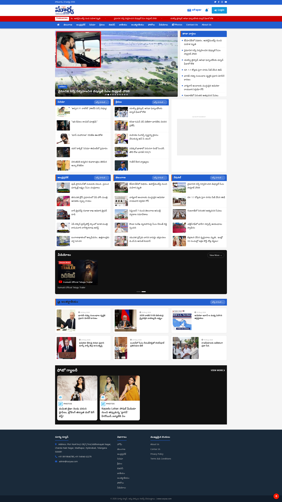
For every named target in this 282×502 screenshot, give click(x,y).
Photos (178, 25)
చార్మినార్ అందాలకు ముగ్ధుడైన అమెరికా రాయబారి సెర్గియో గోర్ (201, 88)
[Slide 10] (127, 94)
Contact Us (192, 25)
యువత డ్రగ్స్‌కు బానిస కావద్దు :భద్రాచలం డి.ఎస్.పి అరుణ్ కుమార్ (147, 239)
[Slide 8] (122, 94)
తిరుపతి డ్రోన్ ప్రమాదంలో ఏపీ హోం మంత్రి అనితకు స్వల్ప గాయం (89, 199)
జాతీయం (123, 25)
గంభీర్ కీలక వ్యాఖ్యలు (139, 162)
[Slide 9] (124, 94)
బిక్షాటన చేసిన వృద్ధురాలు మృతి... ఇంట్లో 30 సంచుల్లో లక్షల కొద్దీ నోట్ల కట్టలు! (205, 239)
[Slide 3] (110, 94)
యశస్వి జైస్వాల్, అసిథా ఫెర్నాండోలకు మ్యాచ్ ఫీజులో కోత (136, 18)
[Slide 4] (113, 94)
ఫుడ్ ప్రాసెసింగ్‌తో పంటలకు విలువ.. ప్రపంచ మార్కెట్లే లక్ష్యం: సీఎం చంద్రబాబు (90, 186)
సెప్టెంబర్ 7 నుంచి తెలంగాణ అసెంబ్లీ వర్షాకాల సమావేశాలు (145, 213)
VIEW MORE (218, 370)
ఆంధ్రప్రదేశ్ (80, 25)
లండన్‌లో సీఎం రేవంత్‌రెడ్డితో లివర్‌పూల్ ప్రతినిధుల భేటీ (147, 345)
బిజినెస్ (112, 25)
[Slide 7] (120, 94)
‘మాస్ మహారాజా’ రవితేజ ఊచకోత (87, 135)
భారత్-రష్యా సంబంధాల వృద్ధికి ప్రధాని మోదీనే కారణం (204, 78)
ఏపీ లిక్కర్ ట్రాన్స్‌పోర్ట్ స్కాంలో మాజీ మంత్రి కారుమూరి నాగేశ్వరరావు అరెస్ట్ (89, 226)
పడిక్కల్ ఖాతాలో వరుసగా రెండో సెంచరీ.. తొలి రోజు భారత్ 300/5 (147, 150)
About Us (206, 25)
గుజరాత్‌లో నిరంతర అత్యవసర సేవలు (201, 95)
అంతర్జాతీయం (137, 25)
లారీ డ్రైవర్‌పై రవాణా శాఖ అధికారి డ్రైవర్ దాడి (89, 213)
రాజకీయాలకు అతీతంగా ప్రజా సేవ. (212, 345)
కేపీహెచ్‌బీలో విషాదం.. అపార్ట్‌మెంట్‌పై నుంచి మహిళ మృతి (203, 42)
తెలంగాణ (68, 25)
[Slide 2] (108, 94)
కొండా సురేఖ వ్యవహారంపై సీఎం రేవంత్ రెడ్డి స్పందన (148, 226)
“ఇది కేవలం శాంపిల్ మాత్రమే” (84, 122)
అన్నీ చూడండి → (102, 102)
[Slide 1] (106, 94)
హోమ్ (119, 444)
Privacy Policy (156, 454)
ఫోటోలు (151, 25)
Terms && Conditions (160, 459)
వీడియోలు (163, 25)
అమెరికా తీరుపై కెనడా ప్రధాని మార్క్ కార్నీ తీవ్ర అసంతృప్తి (91, 345)
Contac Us (155, 449)
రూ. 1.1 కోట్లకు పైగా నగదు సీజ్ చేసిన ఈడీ (187, 18)
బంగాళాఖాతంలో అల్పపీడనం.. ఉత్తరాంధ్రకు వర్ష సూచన (90, 239)
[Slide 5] (115, 94)
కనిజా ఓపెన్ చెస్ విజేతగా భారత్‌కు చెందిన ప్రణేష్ (148, 124)
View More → (216, 255)
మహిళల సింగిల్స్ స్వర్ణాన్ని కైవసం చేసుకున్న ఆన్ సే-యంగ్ (143, 137)
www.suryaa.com (164, 499)
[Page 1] (138, 291)
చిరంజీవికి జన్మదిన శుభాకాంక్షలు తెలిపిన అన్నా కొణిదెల (89, 164)
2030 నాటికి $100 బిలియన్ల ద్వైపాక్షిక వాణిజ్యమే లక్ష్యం (151, 317)
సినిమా (92, 25)
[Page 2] (144, 291)
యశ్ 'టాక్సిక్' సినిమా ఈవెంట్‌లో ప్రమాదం (89, 148)
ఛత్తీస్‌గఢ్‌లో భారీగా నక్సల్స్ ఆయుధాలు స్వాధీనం (204, 226)
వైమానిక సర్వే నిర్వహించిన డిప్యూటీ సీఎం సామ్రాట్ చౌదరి (79, 18)
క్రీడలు (102, 25)
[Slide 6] (117, 94)
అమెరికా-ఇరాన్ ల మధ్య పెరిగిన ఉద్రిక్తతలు (208, 317)
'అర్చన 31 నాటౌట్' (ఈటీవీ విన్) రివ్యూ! (89, 108)
